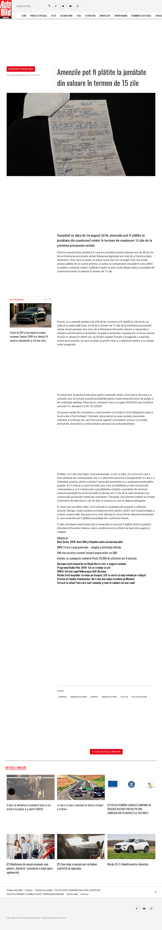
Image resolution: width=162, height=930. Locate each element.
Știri (24, 15)
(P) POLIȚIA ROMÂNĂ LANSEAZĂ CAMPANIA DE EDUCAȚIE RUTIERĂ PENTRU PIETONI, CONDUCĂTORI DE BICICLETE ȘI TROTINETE (129, 809)
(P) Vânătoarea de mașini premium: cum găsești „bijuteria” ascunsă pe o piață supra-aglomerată (30, 868)
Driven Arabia (121, 15)
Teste (53, 15)
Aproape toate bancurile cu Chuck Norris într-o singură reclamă (91, 564)
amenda (63, 697)
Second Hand (66, 15)
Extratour (90, 15)
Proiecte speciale (38, 15)
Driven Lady (105, 15)
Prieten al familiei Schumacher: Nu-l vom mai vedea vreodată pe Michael (95, 579)
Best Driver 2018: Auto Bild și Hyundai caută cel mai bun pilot (90, 542)
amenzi (94, 697)
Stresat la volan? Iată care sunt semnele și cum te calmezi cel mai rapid (96, 583)
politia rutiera (139, 697)
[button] (49, 6)
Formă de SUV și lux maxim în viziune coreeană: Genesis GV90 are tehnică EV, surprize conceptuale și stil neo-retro (29, 336)
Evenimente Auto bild (141, 15)
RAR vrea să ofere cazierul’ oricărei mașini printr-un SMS (87, 553)
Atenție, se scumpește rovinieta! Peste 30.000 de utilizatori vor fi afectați (97, 558)
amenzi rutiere (109, 697)
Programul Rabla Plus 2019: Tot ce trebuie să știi (83, 567)
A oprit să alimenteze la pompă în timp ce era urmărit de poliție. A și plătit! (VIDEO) (29, 807)
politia (124, 697)
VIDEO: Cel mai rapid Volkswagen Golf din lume (81, 571)
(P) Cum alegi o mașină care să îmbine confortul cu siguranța (77, 866)
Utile (79, 15)
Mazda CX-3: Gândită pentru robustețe (127, 864)
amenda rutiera (78, 697)
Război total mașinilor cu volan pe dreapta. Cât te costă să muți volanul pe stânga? (101, 575)
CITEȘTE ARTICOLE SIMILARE (106, 751)
